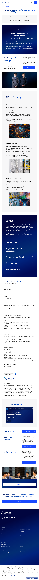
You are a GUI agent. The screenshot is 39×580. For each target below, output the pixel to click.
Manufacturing (4, 544)
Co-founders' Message (5, 529)
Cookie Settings (28, 578)
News (21, 546)
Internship (22, 542)
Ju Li (5, 354)
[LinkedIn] (7, 517)
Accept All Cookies (35, 578)
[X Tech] (4, 518)
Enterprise (3, 561)
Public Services (4, 556)
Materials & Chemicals (5, 546)
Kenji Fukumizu (7, 349)
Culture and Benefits (24, 537)
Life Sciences (3, 548)
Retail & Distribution (5, 552)
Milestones (3, 533)
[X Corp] (2, 518)
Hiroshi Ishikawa (7, 357)
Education (3, 558)
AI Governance (4, 535)
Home (3, 6)
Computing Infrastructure (25, 529)
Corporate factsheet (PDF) (10, 283)
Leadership (3, 531)
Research (22, 551)
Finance (2, 554)
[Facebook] (9, 517)
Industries (3, 542)
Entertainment (4, 550)
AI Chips (22, 531)
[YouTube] (12, 517)
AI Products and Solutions (25, 525)
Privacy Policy (13, 575)
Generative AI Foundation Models (27, 527)
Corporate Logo (4, 537)
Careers (22, 535)
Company (3, 527)
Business (22, 523)
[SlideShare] (14, 517)
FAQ (21, 540)
